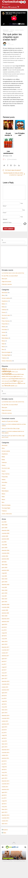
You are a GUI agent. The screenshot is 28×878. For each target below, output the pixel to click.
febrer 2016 (4, 709)
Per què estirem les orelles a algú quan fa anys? (13, 436)
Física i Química (5, 321)
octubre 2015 (5, 721)
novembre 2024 (5, 553)
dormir (19, 374)
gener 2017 (4, 678)
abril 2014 (4, 769)
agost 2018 (4, 624)
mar (23, 378)
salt (17, 383)
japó (10, 378)
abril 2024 (4, 561)
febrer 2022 (4, 590)
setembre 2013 (5, 789)
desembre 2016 (5, 681)
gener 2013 (4, 812)
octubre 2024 (5, 556)
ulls (9, 385)
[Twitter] (4, 165)
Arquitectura (5, 301)
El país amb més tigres (12, 421)
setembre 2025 (5, 539)
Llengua (4, 335)
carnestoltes (22, 369)
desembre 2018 (5, 618)
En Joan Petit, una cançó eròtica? (10, 275)
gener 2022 (4, 593)
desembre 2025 (5, 530)
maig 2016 (4, 701)
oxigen (18, 381)
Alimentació (5, 30)
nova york (6, 381)
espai (22, 374)
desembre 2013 (5, 781)
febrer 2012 (4, 823)
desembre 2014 (5, 749)
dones (15, 374)
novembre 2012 (5, 818)
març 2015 (4, 741)
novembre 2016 (5, 684)
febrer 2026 (4, 524)
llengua (13, 378)
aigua (4, 368)
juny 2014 (4, 764)
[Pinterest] (11, 165)
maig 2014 (4, 766)
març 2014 (4, 772)
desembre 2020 (5, 604)
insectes (4, 378)
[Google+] (15, 165)
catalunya (6, 371)
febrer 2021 (4, 598)
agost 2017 (4, 658)
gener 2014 (4, 778)
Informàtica (4, 329)
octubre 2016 (5, 687)
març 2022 (4, 587)
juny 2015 (4, 732)
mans (20, 378)
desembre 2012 (5, 815)
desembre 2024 (5, 550)
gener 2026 (4, 527)
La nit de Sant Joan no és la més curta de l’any (13, 273)
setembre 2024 (5, 559)
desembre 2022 (5, 584)
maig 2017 (4, 667)
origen (14, 381)
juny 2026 (4, 522)
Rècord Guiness (12, 383)
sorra (22, 383)
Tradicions (4, 358)
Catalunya (4, 309)
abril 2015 (4, 738)
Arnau (3, 428)
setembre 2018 (5, 621)
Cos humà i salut (6, 315)
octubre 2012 (5, 821)
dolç (13, 374)
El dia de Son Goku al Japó (12, 428)
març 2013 (4, 806)
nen (24, 378)
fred (9, 376)
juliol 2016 (4, 695)
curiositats (7, 373)
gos (15, 376)
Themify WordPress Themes (19, 861)
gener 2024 (4, 567)
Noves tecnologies (6, 352)
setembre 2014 (5, 758)
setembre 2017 (5, 655)
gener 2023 (4, 581)
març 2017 (4, 672)
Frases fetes (5, 324)
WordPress (10, 861)
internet (7, 378)
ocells (10, 381)
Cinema (3, 312)
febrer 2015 (4, 744)
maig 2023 (4, 573)
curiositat (16, 371)
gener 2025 (4, 547)
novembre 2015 (5, 718)
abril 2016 (4, 704)
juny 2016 (4, 698)
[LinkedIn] (19, 165)
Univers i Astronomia (7, 361)
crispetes (12, 30)
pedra (3, 383)
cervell (12, 371)
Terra (6, 385)
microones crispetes (8, 31)
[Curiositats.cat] (14, 2)
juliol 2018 (4, 627)
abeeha (3, 421)
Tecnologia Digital (6, 355)
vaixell (12, 385)
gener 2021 (4, 601)
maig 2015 (4, 735)
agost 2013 (4, 792)
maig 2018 (4, 633)
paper (22, 381)
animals (9, 369)
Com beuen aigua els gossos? (13, 170)
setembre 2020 (5, 613)
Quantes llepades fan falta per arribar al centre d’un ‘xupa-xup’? (13, 174)
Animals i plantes (6, 298)
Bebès (3, 304)
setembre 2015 (5, 724)
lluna (17, 378)
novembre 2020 (5, 607)
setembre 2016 (5, 690)
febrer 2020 (4, 615)
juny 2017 (4, 664)
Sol (19, 383)
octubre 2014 (5, 755)
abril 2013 (4, 803)
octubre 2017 (5, 653)
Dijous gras (4, 278)
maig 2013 (4, 801)
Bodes (3, 306)
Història (3, 326)
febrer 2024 (4, 564)
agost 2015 (4, 727)
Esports (3, 318)
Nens (3, 349)
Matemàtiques (5, 338)
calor (18, 369)
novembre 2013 (5, 783)
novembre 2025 (5, 533)
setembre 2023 (5, 570)
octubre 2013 (5, 786)
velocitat (15, 385)
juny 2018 (4, 630)
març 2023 (4, 576)
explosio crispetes (19, 30)
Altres (3, 295)
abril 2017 (4, 670)
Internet (3, 332)
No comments (13, 159)
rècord (6, 383)
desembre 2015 (5, 715)
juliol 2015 (4, 729)
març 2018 (4, 638)
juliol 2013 (4, 795)
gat (11, 376)
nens (3, 381)
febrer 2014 (4, 775)
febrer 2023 (4, 579)
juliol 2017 (4, 661)
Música (3, 341)
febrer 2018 (4, 641)
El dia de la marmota (7, 284)
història (18, 376)
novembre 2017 (5, 650)
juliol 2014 (4, 761)
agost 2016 (4, 692)
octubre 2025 (5, 536)
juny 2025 (4, 542)
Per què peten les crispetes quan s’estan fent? (12, 36)
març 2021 (4, 596)
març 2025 (4, 544)
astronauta (13, 369)
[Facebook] (8, 165)
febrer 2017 (4, 675)
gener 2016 (4, 712)
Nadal (3, 343)
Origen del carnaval (6, 281)
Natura (3, 346)
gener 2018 (4, 644)
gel (13, 376)
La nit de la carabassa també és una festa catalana (14, 424)
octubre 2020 (5, 610)
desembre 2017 (5, 647)
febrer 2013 (4, 809)
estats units (5, 376)
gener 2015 (4, 746)
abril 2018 (4, 635)
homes (21, 376)
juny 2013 (4, 798)
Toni (8, 43)
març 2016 (4, 707)
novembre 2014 (5, 752)
